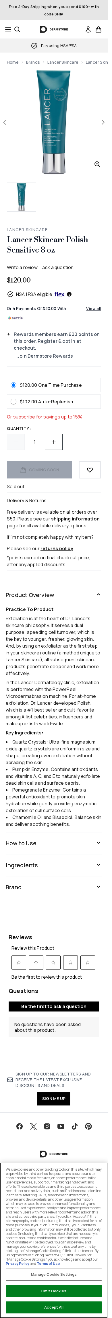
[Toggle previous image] (4, 122)
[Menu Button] (6, 29)
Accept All (53, 1307)
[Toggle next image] (103, 122)
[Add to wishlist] (90, 469)
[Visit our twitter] (33, 1126)
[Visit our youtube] (61, 1126)
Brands (33, 62)
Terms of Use (48, 1263)
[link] (88, 29)
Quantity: (19, 428)
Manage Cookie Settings (54, 1274)
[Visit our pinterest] (88, 1126)
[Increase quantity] (54, 442)
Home (13, 62)
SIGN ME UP (53, 1098)
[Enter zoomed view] (97, 164)
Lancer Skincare (62, 62)
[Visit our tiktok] (75, 1126)
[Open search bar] (17, 29)
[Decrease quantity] (16, 442)
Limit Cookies (53, 1290)
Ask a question (58, 267)
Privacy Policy (17, 1263)
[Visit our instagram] (47, 1126)
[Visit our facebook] (19, 1126)
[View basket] (98, 29)
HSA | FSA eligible (34, 294)
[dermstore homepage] (54, 29)
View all (93, 308)
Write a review (22, 267)
